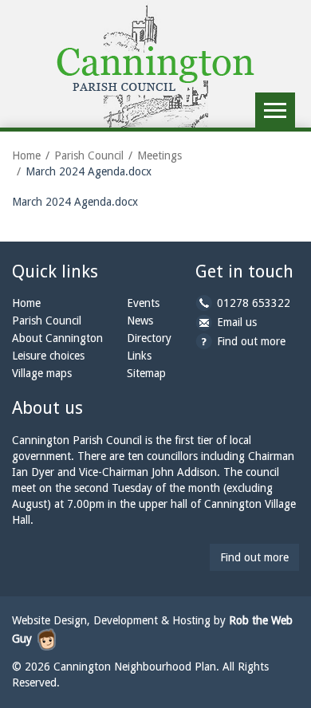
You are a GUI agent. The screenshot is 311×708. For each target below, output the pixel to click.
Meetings (159, 155)
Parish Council (89, 155)
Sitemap (146, 373)
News (140, 320)
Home (26, 155)
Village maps (42, 373)
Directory (149, 338)
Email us (237, 322)
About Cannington (57, 338)
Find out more (251, 341)
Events (143, 303)
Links (139, 355)
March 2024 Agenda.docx (75, 201)
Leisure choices (48, 355)
